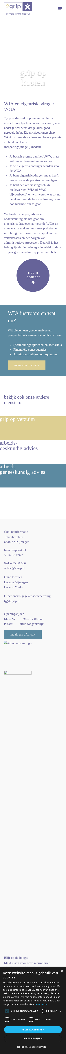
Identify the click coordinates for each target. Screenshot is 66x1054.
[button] (60, 8)
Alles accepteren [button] (33, 1029)
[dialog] (33, 1010)
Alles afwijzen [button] (33, 1038)
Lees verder (41, 1004)
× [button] (61, 971)
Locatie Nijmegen (16, 582)
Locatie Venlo (13, 587)
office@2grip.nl (14, 568)
